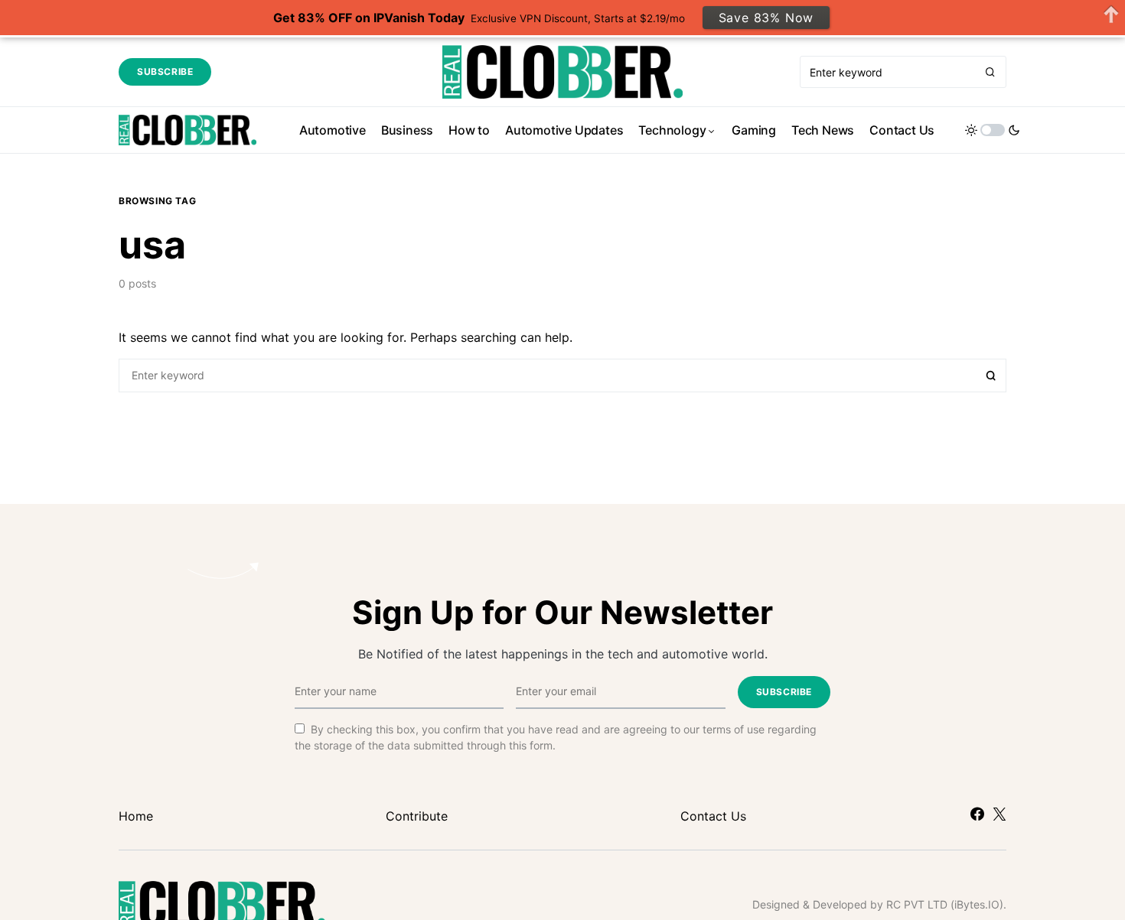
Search (991, 375)
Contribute (417, 816)
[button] (992, 130)
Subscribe (165, 71)
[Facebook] (977, 814)
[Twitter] (999, 814)
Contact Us (713, 816)
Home (136, 816)
